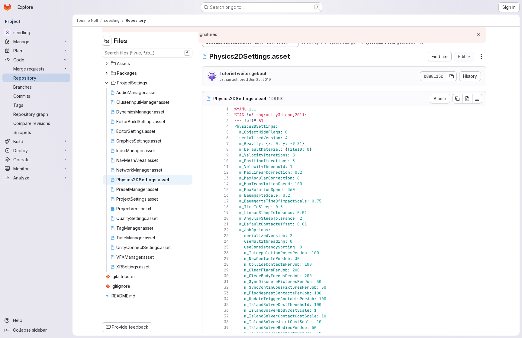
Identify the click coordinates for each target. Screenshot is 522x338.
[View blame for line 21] (207, 224)
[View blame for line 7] (207, 143)
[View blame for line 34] (207, 299)
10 (226, 160)
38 (226, 321)
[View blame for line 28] (207, 264)
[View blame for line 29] (207, 270)
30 (226, 275)
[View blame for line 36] (207, 310)
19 (226, 212)
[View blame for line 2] (207, 115)
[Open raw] (467, 98)
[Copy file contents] (457, 98)
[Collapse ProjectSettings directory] (106, 83)
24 (226, 241)
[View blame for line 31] (207, 281)
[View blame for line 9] (207, 155)
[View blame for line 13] (207, 178)
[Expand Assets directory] (106, 63)
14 (226, 183)
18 (226, 206)
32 (226, 287)
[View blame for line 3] (207, 120)
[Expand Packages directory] (106, 73)
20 (226, 218)
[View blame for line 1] (207, 109)
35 (226, 304)
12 (226, 172)
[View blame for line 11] (207, 166)
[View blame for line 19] (207, 212)
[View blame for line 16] (207, 195)
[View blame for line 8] (207, 149)
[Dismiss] (478, 34)
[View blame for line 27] (207, 258)
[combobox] (147, 52)
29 (226, 270)
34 (226, 298)
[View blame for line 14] (207, 184)
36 (226, 310)
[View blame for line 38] (207, 322)
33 (226, 293)
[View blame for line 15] (207, 189)
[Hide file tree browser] (106, 41)
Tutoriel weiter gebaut (242, 73)
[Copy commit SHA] (452, 76)
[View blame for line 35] (207, 304)
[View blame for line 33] (207, 293)
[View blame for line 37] (207, 316)
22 (226, 229)
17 (226, 201)
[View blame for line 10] (207, 161)
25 (226, 247)
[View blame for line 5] (207, 132)
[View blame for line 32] (207, 287)
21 (226, 224)
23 (226, 235)
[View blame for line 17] (207, 201)
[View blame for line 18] (207, 207)
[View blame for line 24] (207, 241)
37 (226, 316)
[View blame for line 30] (207, 276)
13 (226, 178)
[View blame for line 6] (207, 138)
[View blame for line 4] (207, 126)
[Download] (477, 98)
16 (226, 195)
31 (226, 281)
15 (226, 189)
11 (226, 166)
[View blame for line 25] (207, 247)
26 (226, 252)
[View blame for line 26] (207, 253)
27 (226, 258)
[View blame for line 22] (207, 230)
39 (226, 327)
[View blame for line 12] (207, 172)
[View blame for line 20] (207, 218)
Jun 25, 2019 (260, 79)
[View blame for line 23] (207, 235)
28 (226, 264)
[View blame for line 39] (207, 327)
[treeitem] (147, 63)
